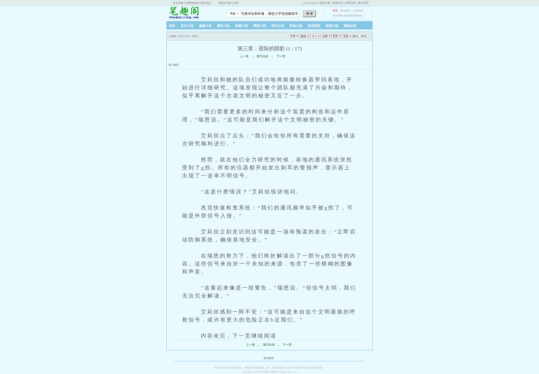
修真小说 (205, 25)
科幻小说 (277, 25)
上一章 (244, 56)
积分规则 (338, 15)
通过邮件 (345, 10)
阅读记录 (350, 25)
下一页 (280, 56)
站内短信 (358, 10)
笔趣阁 (192, 12)
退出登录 (363, 2)
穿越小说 (241, 25)
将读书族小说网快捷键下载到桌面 (192, 2)
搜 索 (309, 13)
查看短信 (337, 2)
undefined (312, 2)
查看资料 (350, 2)
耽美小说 (332, 25)
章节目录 (262, 56)
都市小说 (223, 25)
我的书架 (324, 2)
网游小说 (259, 25)
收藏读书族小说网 (228, 2)
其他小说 (296, 25)
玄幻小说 (187, 25)
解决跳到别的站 (353, 15)
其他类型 (314, 25)
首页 (172, 25)
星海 (194, 36)
